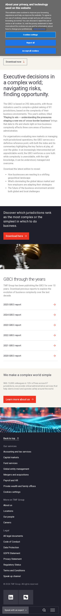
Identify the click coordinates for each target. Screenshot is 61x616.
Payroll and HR (10, 480)
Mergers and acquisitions (16, 474)
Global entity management (16, 469)
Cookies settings (11, 492)
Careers (7, 522)
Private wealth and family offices (19, 486)
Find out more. (39, 29)
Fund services (10, 463)
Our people (8, 516)
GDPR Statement (11, 553)
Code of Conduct (11, 541)
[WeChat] (25, 597)
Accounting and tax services (17, 451)
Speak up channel (12, 576)
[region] (30, 28)
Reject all (30, 43)
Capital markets (11, 457)
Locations (8, 511)
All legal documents (13, 536)
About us (7, 505)
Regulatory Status (12, 564)
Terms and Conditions (14, 570)
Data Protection (11, 547)
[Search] (44, 610)
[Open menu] (52, 610)
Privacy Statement (12, 559)
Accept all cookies (30, 51)
